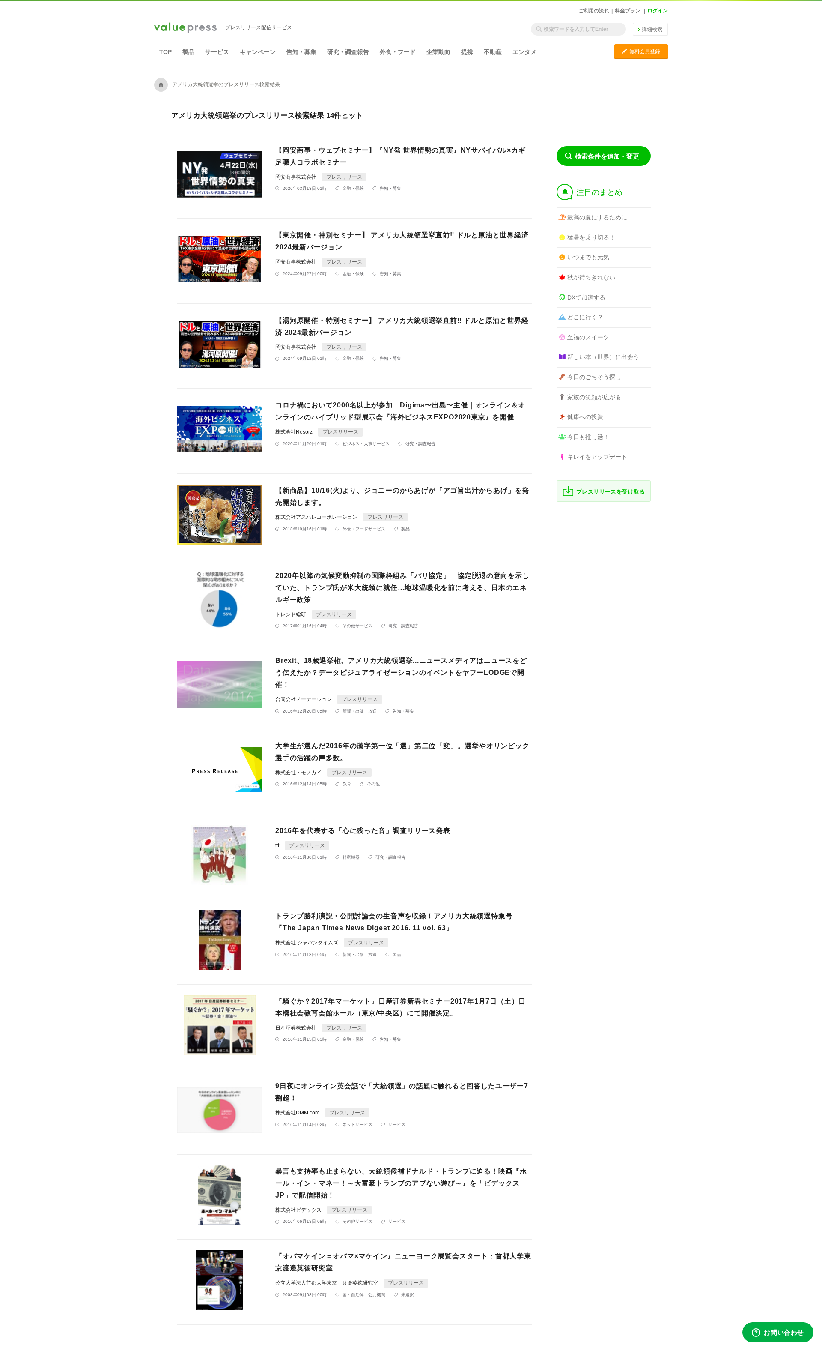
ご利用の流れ (593, 11)
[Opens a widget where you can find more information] (777, 1333)
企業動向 (438, 51)
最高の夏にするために (597, 217)
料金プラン (627, 11)
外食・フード (398, 51)
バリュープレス (185, 28)
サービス (217, 51)
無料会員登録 (641, 51)
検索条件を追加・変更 (607, 156)
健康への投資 (585, 416)
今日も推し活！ (588, 437)
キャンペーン (258, 51)
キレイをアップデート (597, 456)
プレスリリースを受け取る (610, 491)
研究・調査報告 (348, 51)
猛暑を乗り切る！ (591, 237)
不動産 (493, 51)
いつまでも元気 (588, 257)
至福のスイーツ (588, 337)
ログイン (657, 11)
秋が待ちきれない (591, 277)
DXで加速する (586, 297)
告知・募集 (301, 51)
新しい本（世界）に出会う (603, 356)
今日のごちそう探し (594, 377)
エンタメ (524, 51)
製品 (188, 51)
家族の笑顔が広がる (594, 397)
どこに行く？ (585, 317)
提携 (467, 51)
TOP (165, 51)
